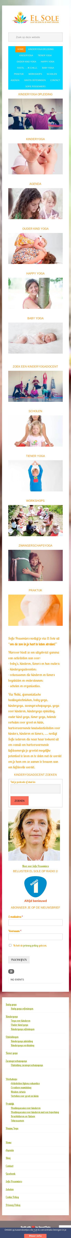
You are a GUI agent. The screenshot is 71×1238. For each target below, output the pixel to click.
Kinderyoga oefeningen (22, 1029)
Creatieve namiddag (21, 1087)
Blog (8, 1158)
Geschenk (10, 1173)
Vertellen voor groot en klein (25, 1096)
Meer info (35, 1235)
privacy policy (30, 945)
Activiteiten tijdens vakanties (25, 1083)
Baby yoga (11, 1004)
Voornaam (14, 931)
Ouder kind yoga (19, 1024)
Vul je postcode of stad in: (23, 782)
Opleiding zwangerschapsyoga (27, 1065)
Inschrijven (19, 959)
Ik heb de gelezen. (30, 945)
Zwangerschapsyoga (16, 1061)
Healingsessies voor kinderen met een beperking (35, 1112)
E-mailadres (15, 916)
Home (8, 1142)
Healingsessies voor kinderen (25, 1108)
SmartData (44, 1227)
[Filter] (11, 971)
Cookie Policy (12, 1197)
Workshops (11, 1079)
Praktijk (10, 1103)
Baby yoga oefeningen (22, 1008)
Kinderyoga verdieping (22, 1045)
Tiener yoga (12, 1053)
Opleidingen (12, 1036)
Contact (9, 1166)
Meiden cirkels (18, 1091)
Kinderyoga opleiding (22, 1041)
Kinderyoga (12, 1016)
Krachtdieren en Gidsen (23, 1116)
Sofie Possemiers (14, 1181)
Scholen (10, 1189)
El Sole (35, 17)
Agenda (10, 1150)
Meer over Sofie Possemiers (35, 866)
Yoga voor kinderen (20, 1020)
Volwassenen (17, 1120)
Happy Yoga (12, 1128)
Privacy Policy (13, 1205)
